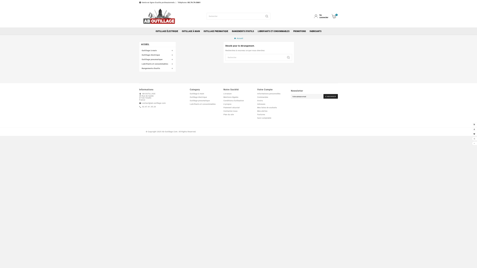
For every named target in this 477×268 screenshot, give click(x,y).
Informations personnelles (268, 94)
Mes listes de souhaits (267, 108)
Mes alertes (262, 111)
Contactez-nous (230, 111)
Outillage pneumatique (152, 59)
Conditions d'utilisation (233, 101)
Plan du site (228, 115)
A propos (227, 104)
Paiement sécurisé (231, 108)
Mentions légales (230, 97)
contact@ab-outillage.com (154, 103)
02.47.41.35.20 (149, 107)
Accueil (145, 44)
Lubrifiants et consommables (155, 64)
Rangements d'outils (151, 68)
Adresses (261, 104)
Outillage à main (149, 50)
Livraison (227, 94)
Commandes (262, 97)
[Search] (266, 16)
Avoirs (260, 101)
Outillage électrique (151, 55)
